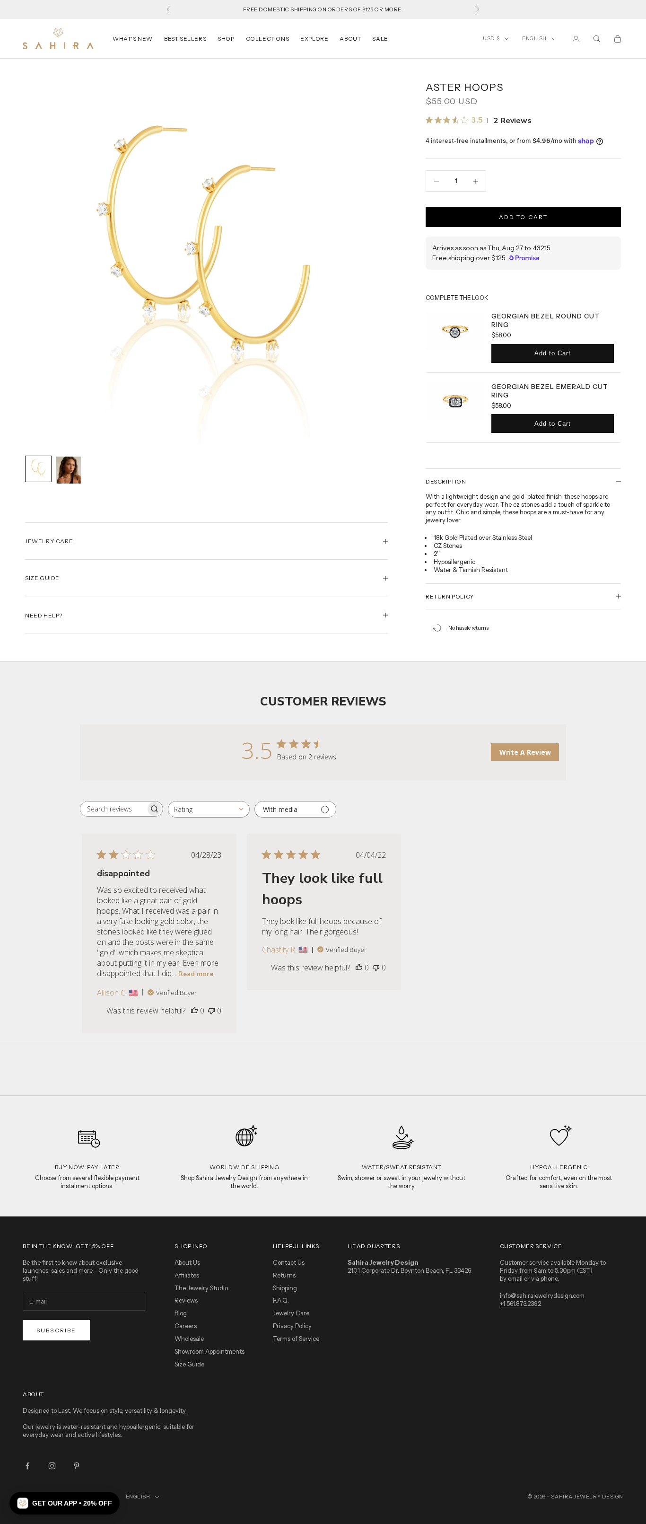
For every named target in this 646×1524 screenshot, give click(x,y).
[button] (64, 1503)
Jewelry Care (291, 1313)
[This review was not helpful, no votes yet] (211, 1010)
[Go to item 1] (38, 469)
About (350, 38)
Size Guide (189, 1364)
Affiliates (187, 1275)
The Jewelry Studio (201, 1288)
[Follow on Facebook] (27, 1466)
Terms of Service (296, 1338)
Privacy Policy (292, 1326)
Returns (284, 1275)
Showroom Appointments (209, 1351)
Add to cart (523, 216)
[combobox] (209, 809)
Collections (267, 38)
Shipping (285, 1288)
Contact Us (289, 1262)
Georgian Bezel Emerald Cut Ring (549, 390)
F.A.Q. (281, 1300)
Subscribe (56, 1330)
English (534, 38)
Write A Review (525, 752)
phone (549, 1278)
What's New (133, 38)
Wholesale (189, 1338)
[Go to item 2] (68, 470)
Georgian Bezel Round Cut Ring (545, 320)
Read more (195, 973)
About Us (187, 1262)
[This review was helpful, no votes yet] (194, 1010)
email (515, 1278)
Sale (380, 38)
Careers (186, 1326)
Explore (314, 38)
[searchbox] (113, 809)
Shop (226, 38)
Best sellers (185, 38)
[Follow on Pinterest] (76, 1466)
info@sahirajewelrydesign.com (542, 1295)
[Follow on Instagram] (52, 1466)
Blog (181, 1313)
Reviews (186, 1300)
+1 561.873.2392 (520, 1303)
